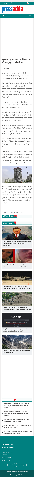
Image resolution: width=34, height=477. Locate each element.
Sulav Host (21, 475)
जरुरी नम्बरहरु (21, 465)
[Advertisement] (17, 39)
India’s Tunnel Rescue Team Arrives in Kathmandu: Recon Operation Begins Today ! (17, 287)
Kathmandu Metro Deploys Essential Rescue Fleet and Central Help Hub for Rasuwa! (16, 413)
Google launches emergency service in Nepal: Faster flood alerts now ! (15, 330)
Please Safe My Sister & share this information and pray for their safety (15, 266)
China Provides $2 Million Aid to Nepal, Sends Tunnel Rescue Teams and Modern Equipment (17, 243)
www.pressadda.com (8, 447)
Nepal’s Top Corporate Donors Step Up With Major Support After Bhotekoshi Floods (16, 406)
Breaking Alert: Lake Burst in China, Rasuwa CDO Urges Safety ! (16, 351)
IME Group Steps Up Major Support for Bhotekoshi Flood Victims (16, 420)
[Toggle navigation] (30, 16)
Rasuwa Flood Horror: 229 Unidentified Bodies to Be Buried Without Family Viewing (17, 309)
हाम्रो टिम (11, 465)
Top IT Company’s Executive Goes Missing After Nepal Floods (17, 426)
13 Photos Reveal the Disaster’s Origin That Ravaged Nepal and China (18, 432)
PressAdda (6, 68)
